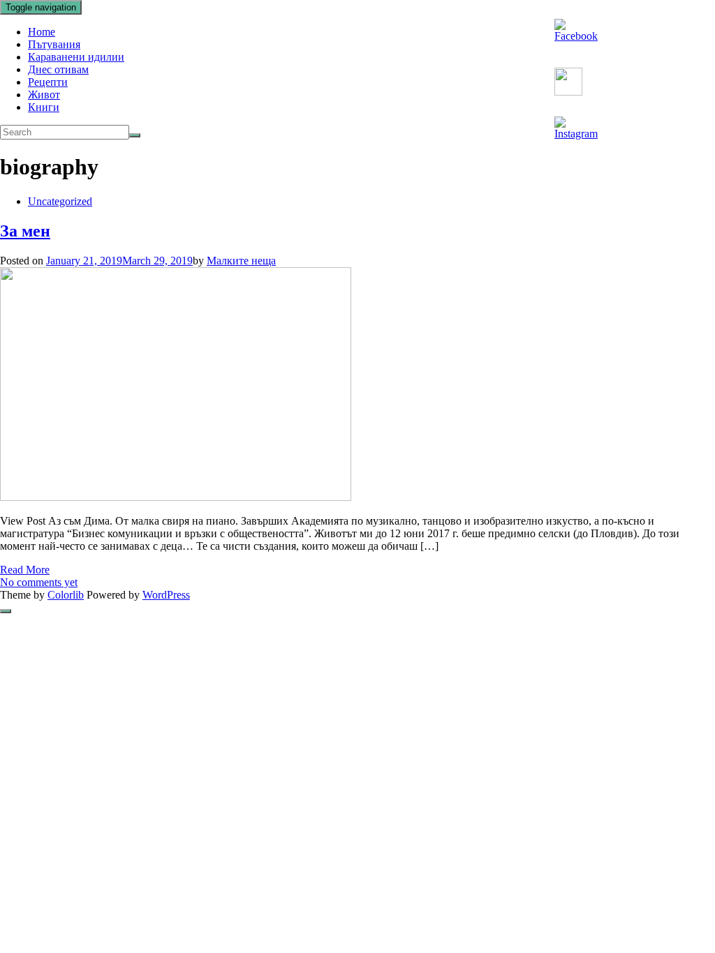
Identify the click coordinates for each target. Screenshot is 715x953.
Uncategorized (60, 201)
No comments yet (39, 582)
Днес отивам (58, 69)
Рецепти (48, 82)
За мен (25, 231)
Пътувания (54, 44)
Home (41, 32)
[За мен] (175, 497)
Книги (43, 107)
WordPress (166, 595)
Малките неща (241, 261)
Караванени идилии (76, 57)
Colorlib (65, 595)
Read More (25, 570)
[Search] (134, 135)
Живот (44, 94)
